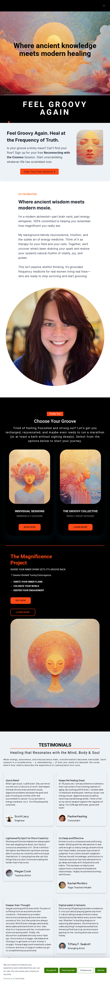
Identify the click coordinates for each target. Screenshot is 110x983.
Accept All (51, 970)
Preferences (86, 970)
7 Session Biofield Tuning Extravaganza (31, 575)
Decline (100, 970)
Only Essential (68, 970)
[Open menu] (104, 5)
